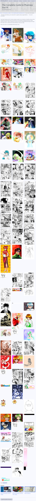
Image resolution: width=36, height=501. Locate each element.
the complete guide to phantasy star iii (18, 12)
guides (10, 12)
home (1, 12)
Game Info (10, 0)
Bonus (29, 0)
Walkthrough (16, 0)
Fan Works (25, 0)
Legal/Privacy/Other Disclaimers (6, 499)
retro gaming (5, 12)
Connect (32, 0)
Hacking (20, 0)
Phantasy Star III (4, 0)
